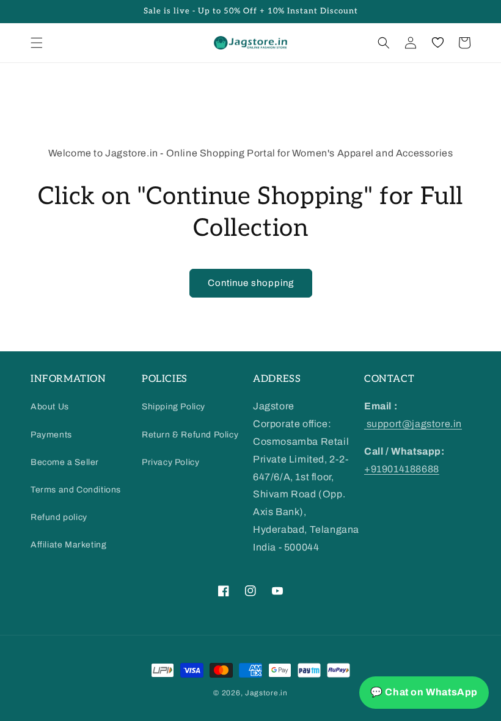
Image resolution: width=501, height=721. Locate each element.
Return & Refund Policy (190, 434)
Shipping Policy (173, 406)
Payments (51, 434)
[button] (36, 42)
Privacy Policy (170, 462)
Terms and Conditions (76, 489)
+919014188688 (401, 469)
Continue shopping (251, 283)
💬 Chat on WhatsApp (424, 692)
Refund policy (59, 517)
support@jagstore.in (413, 424)
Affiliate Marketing (68, 544)
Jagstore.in (266, 693)
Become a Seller (65, 462)
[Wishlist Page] (437, 42)
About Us (50, 406)
